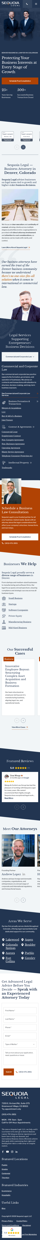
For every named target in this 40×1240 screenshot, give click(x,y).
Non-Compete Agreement (13, 440)
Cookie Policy (21, 1221)
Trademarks (7, 468)
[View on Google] (6, 777)
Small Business (15, 598)
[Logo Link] (11, 4)
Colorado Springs (12, 946)
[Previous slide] (17, 147)
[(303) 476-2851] (27, 4)
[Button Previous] (17, 807)
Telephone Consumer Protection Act (17, 456)
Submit (9, 1072)
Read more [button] (8, 798)
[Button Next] (23, 807)
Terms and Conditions (10, 1225)
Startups (12, 604)
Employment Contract (11, 436)
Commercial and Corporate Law (19, 357)
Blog (3, 1208)
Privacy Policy (7, 1221)
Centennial (6, 1173)
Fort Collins (10, 959)
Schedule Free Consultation (20, 81)
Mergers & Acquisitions (11, 408)
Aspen (29, 939)
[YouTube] (7, 1151)
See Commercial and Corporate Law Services (16, 394)
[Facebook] (3, 1152)
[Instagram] (12, 1152)
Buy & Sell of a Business (12, 416)
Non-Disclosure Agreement (13, 444)
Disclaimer (26, 1225)
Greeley (30, 958)
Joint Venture (7, 420)
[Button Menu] (36, 4)
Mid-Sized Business (18, 628)
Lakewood (12, 939)
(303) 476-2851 (11, 543)
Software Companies (18, 610)
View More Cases (18, 727)
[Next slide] (23, 147)
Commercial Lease (9, 432)
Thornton (5, 1178)
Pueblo (29, 952)
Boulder (30, 944)
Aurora (10, 952)
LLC (4, 412)
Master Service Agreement (13, 452)
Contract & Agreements (20, 427)
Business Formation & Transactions (19, 402)
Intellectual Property (19, 463)
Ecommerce (7, 1191)
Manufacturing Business (20, 622)
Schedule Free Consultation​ (20, 537)
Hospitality (6, 1195)
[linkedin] (24, 874)
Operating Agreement (11, 448)
